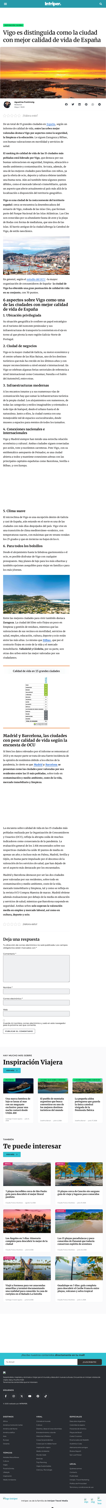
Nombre (8, 987)
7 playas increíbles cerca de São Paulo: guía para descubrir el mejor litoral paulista (26, 1194)
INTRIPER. (23, 1404)
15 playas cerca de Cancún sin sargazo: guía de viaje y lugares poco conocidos (79, 1193)
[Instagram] (13, 1396)
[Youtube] (29, 1396)
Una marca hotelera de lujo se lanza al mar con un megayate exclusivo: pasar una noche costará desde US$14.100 (18, 1105)
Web (5, 1010)
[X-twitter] (21, 1396)
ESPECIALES (76, 1417)
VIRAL (39, 1417)
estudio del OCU (36, 279)
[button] (5, 4)
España (51, 124)
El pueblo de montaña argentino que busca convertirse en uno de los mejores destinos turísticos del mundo (52, 1104)
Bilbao (47, 640)
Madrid (38, 764)
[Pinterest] (37, 1396)
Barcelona (51, 764)
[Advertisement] (36, 489)
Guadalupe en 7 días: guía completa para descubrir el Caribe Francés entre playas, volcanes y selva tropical (78, 1288)
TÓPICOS (7, 1453)
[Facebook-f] (5, 1396)
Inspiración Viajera (13, 25)
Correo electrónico (13, 999)
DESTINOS (8, 1417)
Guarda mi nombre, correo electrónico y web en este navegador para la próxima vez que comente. (34, 1024)
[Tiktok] (45, 1396)
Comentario (9, 954)
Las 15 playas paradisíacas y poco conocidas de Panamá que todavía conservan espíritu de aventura (76, 1241)
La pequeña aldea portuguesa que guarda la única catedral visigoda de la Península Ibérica (87, 1104)
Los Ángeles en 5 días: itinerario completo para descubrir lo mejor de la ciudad (27, 1241)
